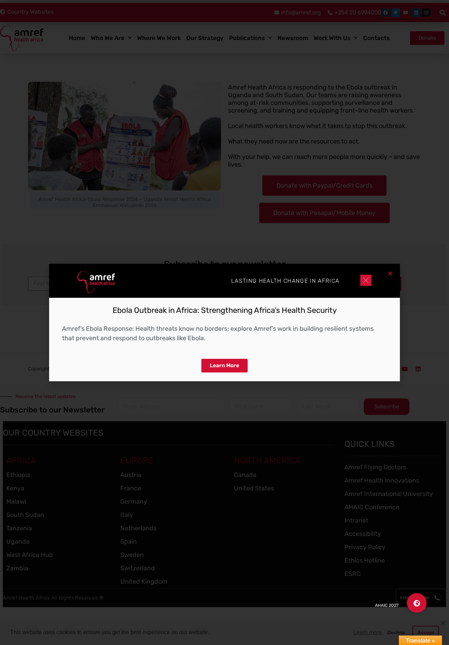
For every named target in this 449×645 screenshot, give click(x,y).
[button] (417, 603)
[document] (224, 322)
